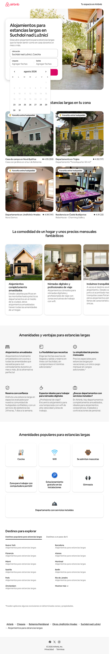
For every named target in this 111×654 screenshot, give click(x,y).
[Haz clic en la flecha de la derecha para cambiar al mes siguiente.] (46, 71)
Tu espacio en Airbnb (91, 4)
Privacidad (49, 649)
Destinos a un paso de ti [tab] (57, 537)
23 (14, 104)
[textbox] (22, 64)
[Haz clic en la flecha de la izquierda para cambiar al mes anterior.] (14, 71)
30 (14, 110)
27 (35, 104)
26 (30, 104)
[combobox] (34, 54)
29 (46, 104)
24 (20, 104)
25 (25, 104)
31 (20, 110)
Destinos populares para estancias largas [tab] (23, 537)
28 (41, 104)
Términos (60, 649)
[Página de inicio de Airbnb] (12, 4)
